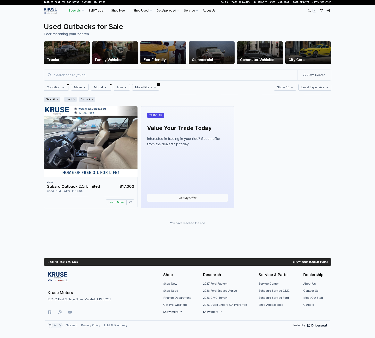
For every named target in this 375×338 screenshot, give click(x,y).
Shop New (170, 283)
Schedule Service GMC (274, 290)
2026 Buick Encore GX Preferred (225, 305)
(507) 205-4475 (240, 2)
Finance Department (177, 298)
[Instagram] (60, 312)
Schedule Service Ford (274, 298)
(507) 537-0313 (321, 2)
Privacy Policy (90, 325)
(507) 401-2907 (279, 2)
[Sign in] (328, 10)
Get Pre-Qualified (175, 305)
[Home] (50, 10)
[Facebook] (50, 312)
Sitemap (71, 325)
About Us (309, 283)
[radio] (50, 325)
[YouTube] (70, 312)
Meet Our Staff (313, 298)
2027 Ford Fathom (215, 283)
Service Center (269, 283)
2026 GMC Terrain (215, 298)
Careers (308, 305)
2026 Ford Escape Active (220, 290)
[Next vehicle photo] (131, 144)
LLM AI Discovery (115, 325)
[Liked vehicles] (321, 10)
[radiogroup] (55, 325)
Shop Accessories (271, 305)
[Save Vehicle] (130, 202)
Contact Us (311, 290)
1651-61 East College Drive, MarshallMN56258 (74, 2)
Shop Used (170, 290)
